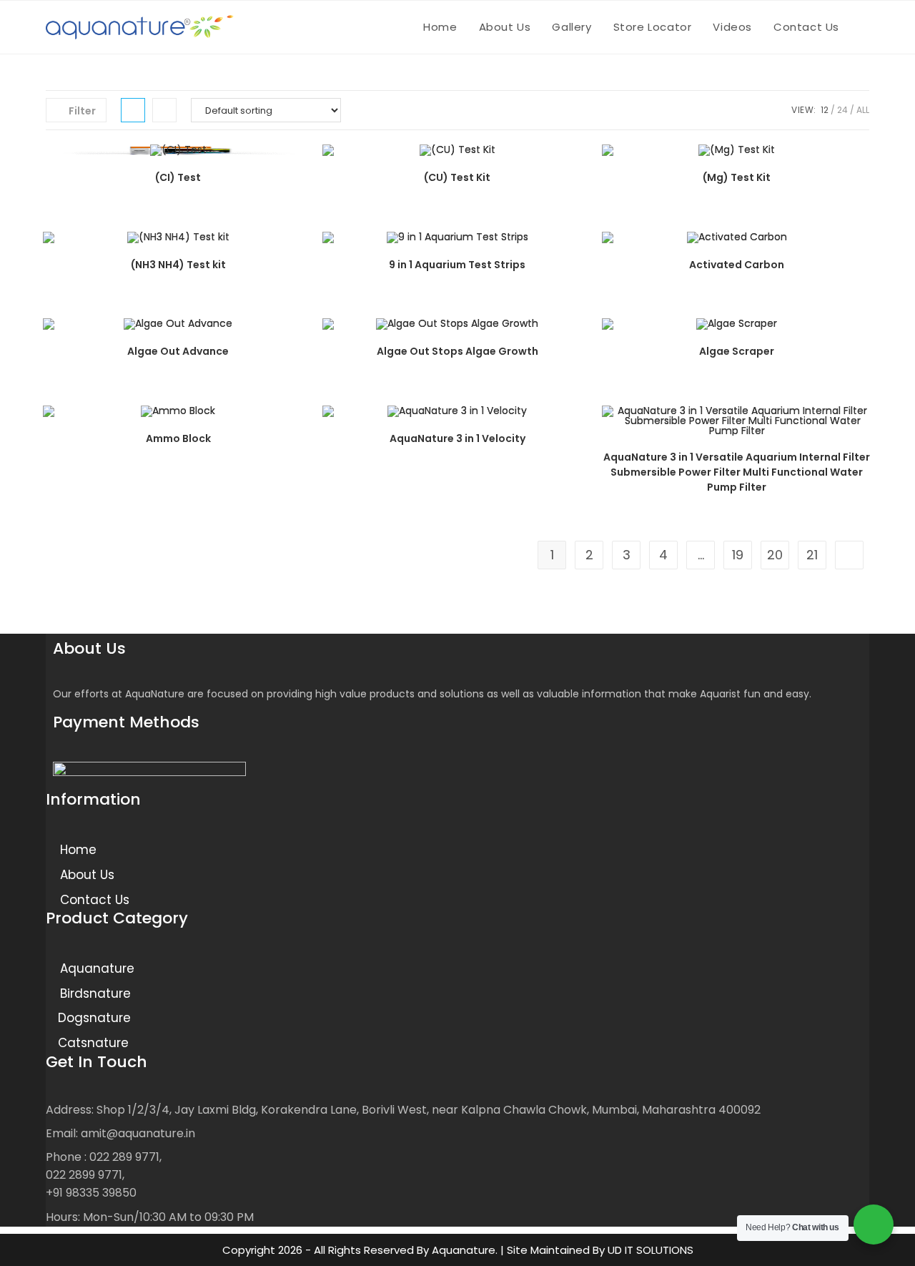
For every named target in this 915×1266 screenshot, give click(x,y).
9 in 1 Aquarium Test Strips (457, 264)
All (862, 110)
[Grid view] (133, 110)
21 (812, 555)
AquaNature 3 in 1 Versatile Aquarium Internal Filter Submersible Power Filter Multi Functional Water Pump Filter (736, 472)
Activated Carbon (736, 264)
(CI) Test (178, 177)
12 (825, 110)
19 (737, 555)
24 (842, 110)
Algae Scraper (736, 351)
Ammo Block (178, 438)
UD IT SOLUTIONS (650, 1249)
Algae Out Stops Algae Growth (457, 351)
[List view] (164, 110)
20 (775, 555)
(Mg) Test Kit (737, 177)
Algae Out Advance (178, 351)
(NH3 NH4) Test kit (178, 264)
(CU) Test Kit (457, 177)
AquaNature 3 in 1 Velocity (457, 438)
